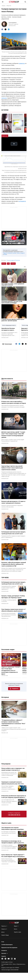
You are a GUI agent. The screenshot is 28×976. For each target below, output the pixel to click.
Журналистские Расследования (9, 947)
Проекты (3, 926)
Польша (13, 263)
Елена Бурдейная (13, 22)
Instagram (22, 253)
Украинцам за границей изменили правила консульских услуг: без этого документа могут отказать (12, 783)
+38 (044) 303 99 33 (14, 815)
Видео (15, 926)
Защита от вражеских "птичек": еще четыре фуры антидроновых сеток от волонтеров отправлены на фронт (11, 670)
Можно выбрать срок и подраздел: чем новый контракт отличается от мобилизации (13, 770)
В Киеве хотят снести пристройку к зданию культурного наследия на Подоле (13, 402)
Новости (3, 929)
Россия (3, 263)
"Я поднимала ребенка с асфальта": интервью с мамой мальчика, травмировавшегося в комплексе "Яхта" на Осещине (13, 722)
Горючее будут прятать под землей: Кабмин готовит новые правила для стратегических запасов (12, 468)
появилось (22, 63)
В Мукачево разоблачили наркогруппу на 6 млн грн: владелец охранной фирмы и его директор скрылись (13, 797)
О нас (2, 942)
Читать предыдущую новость (9, 325)
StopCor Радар (5, 935)
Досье (2, 932)
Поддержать (15, 688)
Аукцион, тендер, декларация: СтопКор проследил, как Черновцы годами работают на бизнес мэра (13, 597)
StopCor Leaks (6, 823)
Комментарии (8, 344)
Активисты (4, 950)
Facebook (10, 253)
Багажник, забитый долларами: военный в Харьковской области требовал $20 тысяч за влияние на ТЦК (13, 564)
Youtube (14, 253)
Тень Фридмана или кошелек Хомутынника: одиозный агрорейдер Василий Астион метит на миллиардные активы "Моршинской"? (13, 830)
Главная (3, 5)
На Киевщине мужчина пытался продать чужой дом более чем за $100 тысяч (13, 533)
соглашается (22, 201)
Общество (9, 5)
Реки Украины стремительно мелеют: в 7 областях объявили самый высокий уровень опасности (13, 611)
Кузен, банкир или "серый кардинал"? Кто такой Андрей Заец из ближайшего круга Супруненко (13, 856)
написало (4, 98)
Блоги (15, 929)
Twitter (17, 253)
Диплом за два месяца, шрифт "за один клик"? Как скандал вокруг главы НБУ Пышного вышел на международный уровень (13, 434)
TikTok (5, 254)
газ (8, 263)
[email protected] (14, 970)
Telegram (5, 253)
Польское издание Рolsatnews (13, 260)
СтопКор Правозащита (7, 944)
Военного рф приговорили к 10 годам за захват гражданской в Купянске (13, 502)
